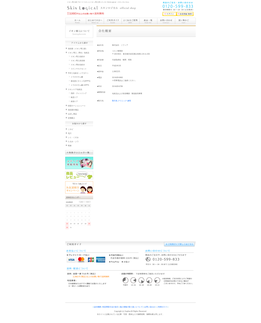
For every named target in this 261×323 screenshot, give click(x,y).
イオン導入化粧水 (78, 56)
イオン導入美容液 (78, 61)
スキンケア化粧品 (75, 89)
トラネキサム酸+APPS (80, 85)
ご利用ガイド (161, 307)
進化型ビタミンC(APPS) (80, 81)
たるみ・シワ (73, 141)
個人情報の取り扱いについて (131, 307)
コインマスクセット (79, 69)
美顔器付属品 (73, 110)
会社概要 (97, 307)
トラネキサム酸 (77, 77)
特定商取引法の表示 (110, 307)
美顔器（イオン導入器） (77, 49)
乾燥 (70, 146)
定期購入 (71, 118)
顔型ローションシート (77, 106)
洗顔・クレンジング (79, 93)
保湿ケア (74, 101)
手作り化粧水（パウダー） (78, 73)
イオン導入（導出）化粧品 (78, 53)
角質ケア (74, 97)
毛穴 (70, 133)
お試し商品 (72, 114)
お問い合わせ (149, 307)
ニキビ (70, 129)
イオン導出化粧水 (78, 65)
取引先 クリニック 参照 (121, 101)
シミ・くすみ (73, 137)
